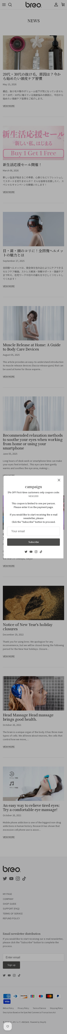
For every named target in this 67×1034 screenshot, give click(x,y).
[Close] (59, 480)
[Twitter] (26, 551)
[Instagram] (36, 551)
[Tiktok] (41, 551)
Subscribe (33, 542)
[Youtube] (31, 551)
